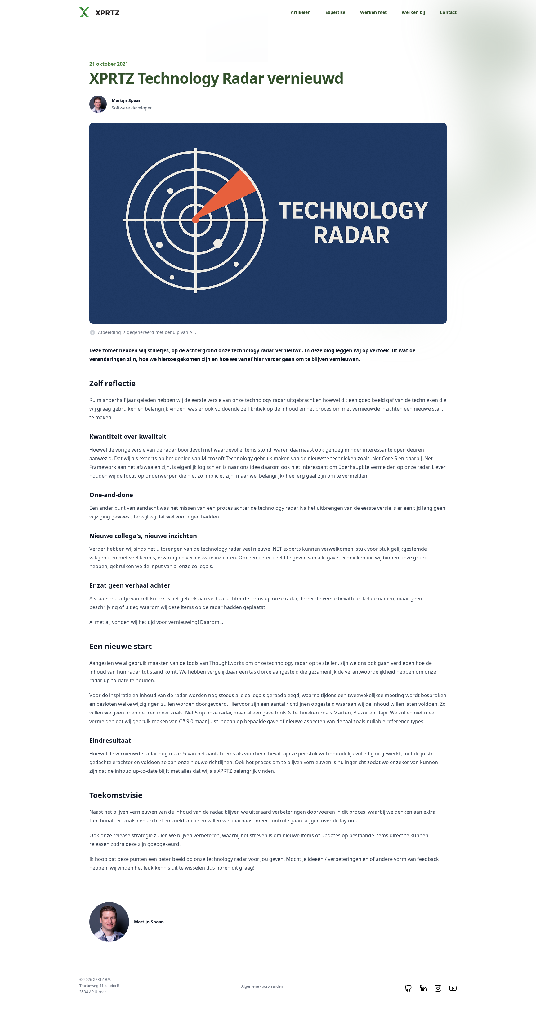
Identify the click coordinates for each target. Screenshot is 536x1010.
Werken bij (413, 12)
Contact (448, 12)
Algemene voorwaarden (262, 986)
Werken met (373, 12)
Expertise (335, 12)
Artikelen (300, 12)
